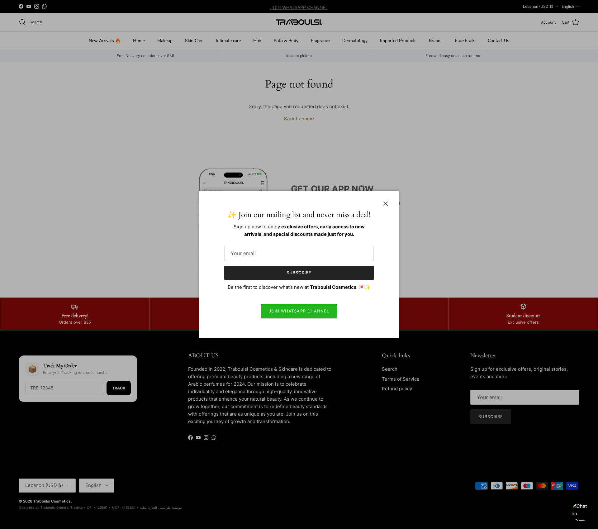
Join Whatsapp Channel (299, 310)
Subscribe (299, 272)
